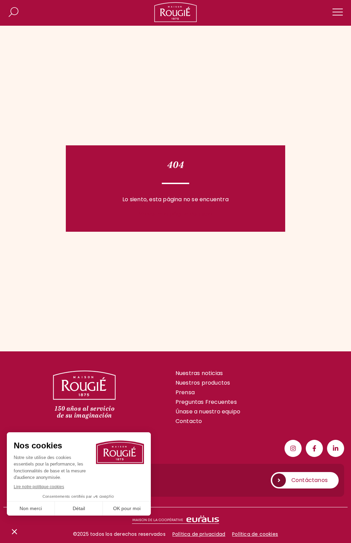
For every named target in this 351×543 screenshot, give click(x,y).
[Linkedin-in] (335, 448)
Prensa (185, 392)
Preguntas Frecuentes (206, 402)
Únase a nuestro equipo (208, 411)
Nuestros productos (203, 383)
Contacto (189, 421)
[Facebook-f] (314, 448)
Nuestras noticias (199, 373)
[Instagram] (293, 448)
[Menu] (337, 12)
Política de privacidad (198, 534)
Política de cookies (255, 534)
